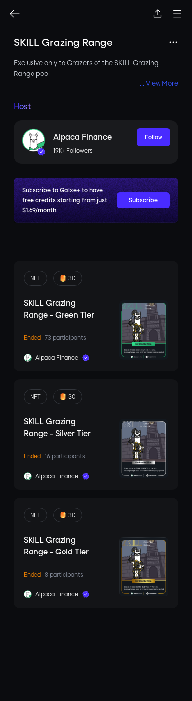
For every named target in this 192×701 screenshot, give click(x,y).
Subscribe (143, 200)
